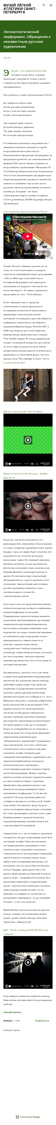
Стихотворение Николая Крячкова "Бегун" (25, 211)
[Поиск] (44, 5)
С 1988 (16, 1020)
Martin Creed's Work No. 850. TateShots (23, 411)
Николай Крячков (12, 1012)
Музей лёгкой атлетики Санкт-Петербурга (19, 8)
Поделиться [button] (42, 1020)
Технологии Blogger (29, 1117)
